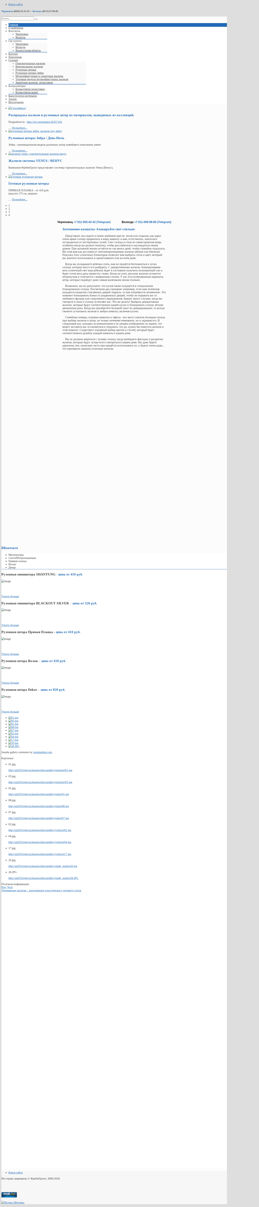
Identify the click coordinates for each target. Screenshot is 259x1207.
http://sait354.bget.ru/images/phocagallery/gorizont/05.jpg (40, 782)
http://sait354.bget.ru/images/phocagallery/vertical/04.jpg (39, 842)
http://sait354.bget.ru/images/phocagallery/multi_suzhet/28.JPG (43, 878)
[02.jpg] (13, 733)
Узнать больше (10, 596)
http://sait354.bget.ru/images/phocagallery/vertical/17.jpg (39, 854)
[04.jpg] (13, 736)
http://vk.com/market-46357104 (44, 121)
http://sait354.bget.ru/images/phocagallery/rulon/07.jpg (38, 818)
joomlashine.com (42, 752)
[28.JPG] (14, 746)
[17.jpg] (13, 739)
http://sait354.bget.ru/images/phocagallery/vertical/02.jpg (39, 830)
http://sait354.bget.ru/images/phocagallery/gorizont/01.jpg (40, 770)
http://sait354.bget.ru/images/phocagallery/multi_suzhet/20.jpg (42, 866)
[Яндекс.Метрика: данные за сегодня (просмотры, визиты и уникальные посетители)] (12, 1202)
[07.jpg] (13, 730)
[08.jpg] (13, 727)
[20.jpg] (13, 743)
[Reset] (36, 19)
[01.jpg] (13, 717)
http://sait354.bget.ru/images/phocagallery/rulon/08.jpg (38, 806)
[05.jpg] (13, 720)
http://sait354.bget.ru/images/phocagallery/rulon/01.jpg (38, 794)
